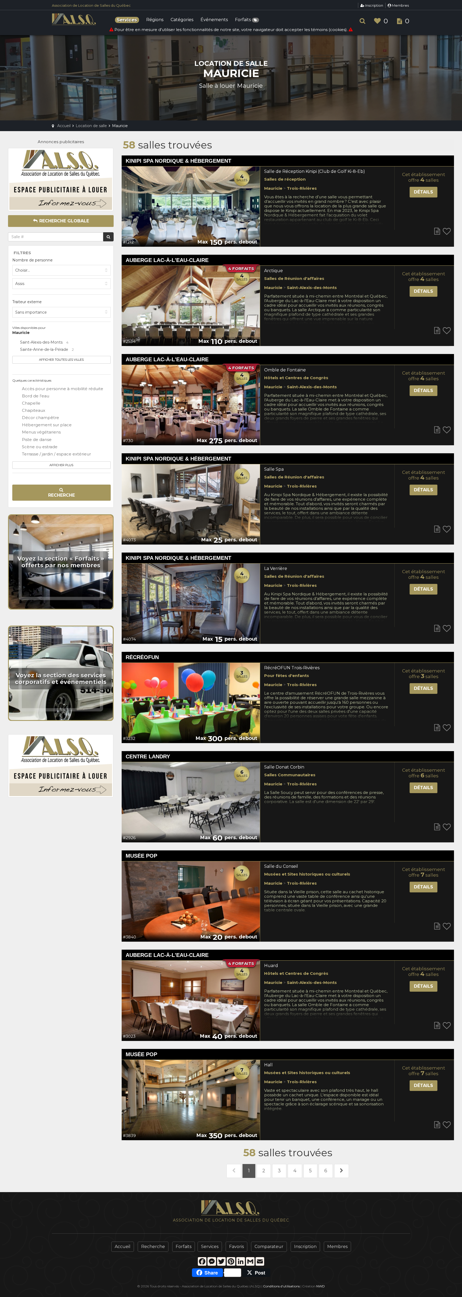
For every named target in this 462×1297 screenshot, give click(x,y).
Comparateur (269, 1246)
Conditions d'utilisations (281, 1286)
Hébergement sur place (46, 424)
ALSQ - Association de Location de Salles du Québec (74, 19)
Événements (214, 20)
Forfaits (243, 20)
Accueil (122, 1246)
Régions (154, 20)
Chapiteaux (33, 410)
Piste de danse (36, 439)
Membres (400, 5)
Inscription (373, 5)
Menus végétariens (41, 432)
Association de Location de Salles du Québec (91, 5)
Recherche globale (63, 220)
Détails (423, 192)
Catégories (182, 20)
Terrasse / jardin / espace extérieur (56, 454)
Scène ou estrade (39, 446)
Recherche (61, 495)
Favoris (236, 1246)
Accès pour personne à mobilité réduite (62, 388)
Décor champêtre (40, 417)
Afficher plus (61, 465)
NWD (320, 1286)
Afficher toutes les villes (61, 360)
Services (209, 1246)
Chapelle (30, 403)
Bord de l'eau (35, 395)
